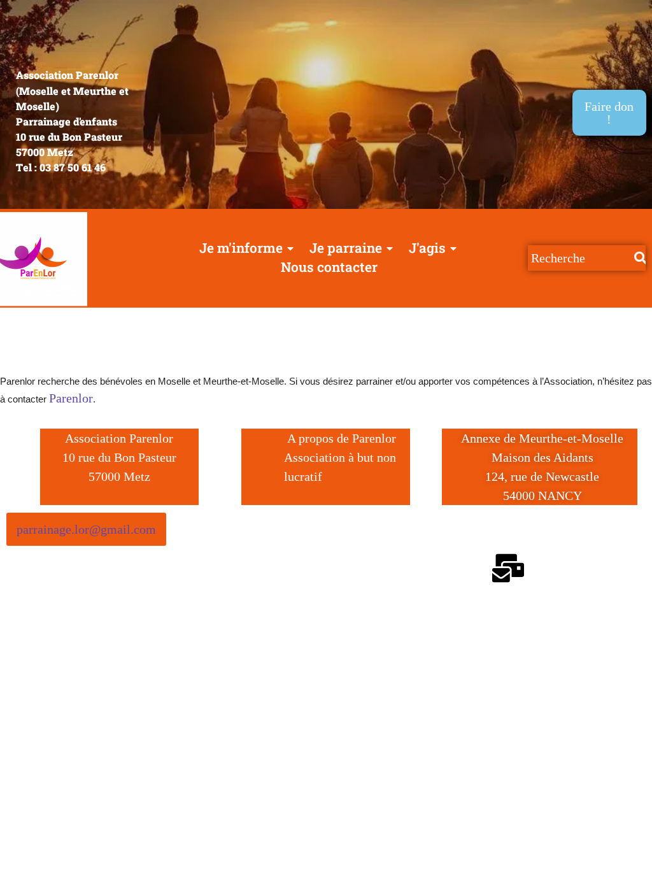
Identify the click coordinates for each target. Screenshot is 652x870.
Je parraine (345, 248)
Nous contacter (329, 267)
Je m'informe (241, 248)
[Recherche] (640, 258)
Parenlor (71, 398)
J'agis (427, 248)
